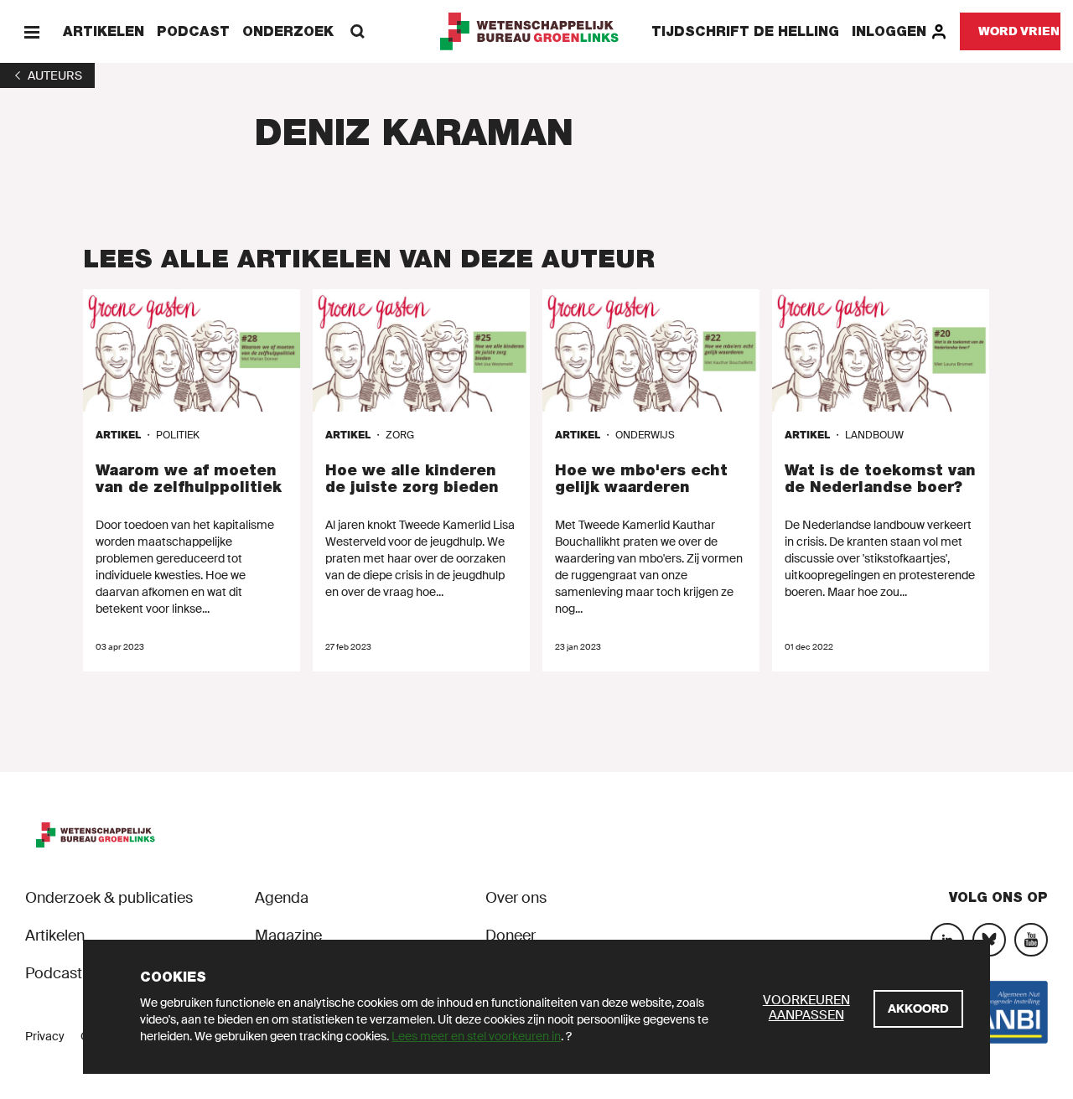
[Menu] (31, 31)
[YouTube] (1031, 939)
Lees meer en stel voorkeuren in (476, 1036)
